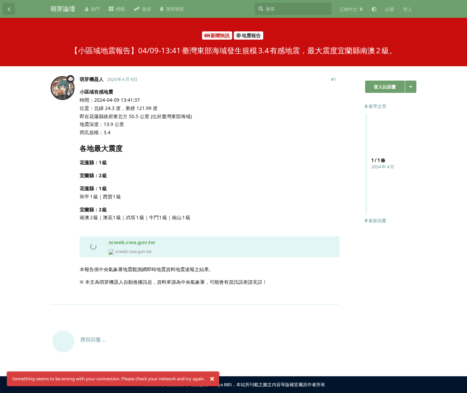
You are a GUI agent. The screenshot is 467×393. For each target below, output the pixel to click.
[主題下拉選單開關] (410, 87)
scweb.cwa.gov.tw (132, 242)
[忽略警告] (212, 379)
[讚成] (304, 295)
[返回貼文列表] (9, 9)
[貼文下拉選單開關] (333, 295)
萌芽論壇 (63, 8)
